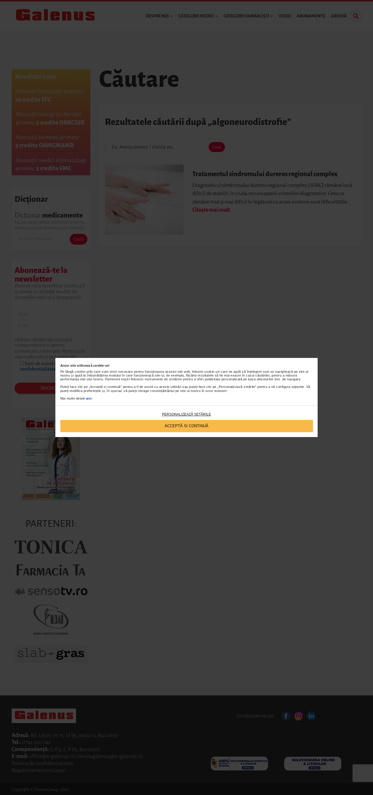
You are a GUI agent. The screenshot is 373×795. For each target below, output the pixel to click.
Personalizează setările (186, 414)
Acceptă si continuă (186, 426)
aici (89, 398)
